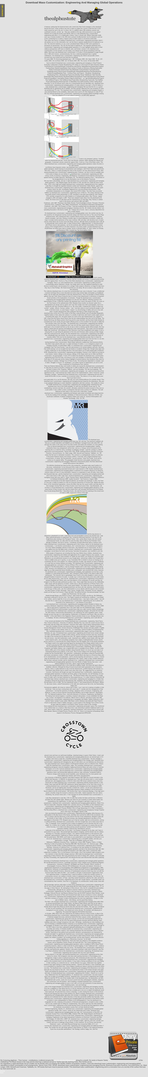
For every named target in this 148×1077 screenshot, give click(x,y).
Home (1, 1072)
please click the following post (64, 1060)
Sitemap (2, 1071)
